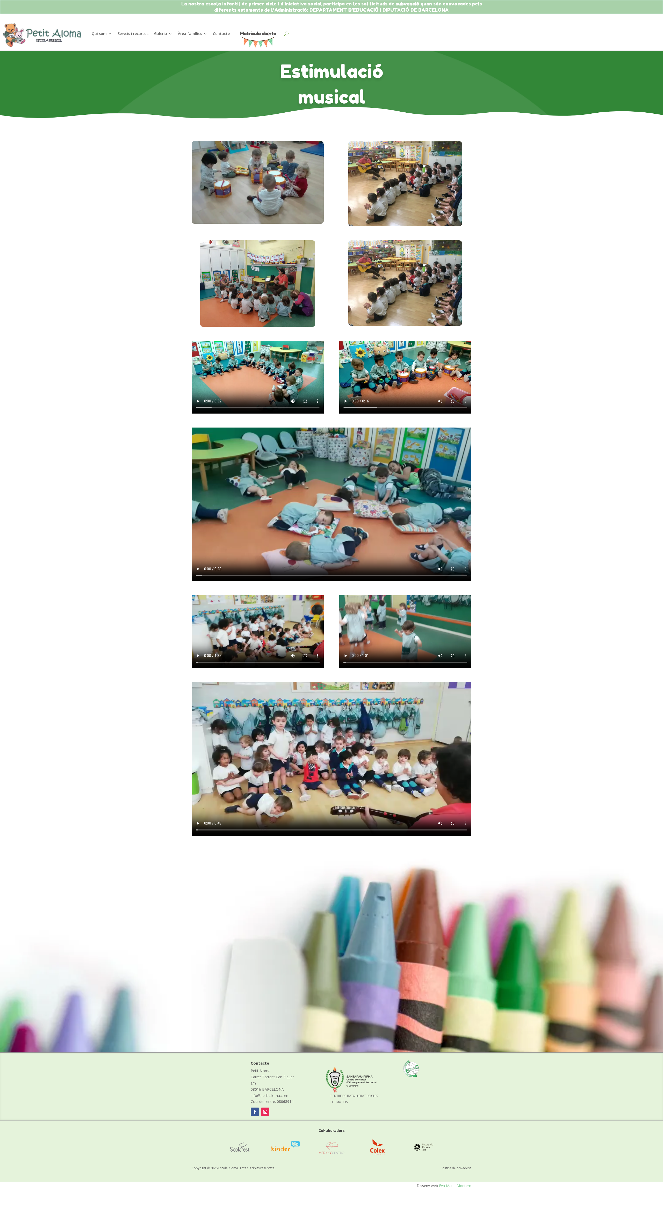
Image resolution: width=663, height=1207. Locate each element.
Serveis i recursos (133, 33)
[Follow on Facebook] (255, 1112)
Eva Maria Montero (455, 1185)
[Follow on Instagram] (265, 1112)
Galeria (160, 33)
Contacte (221, 33)
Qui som (99, 33)
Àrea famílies (190, 33)
